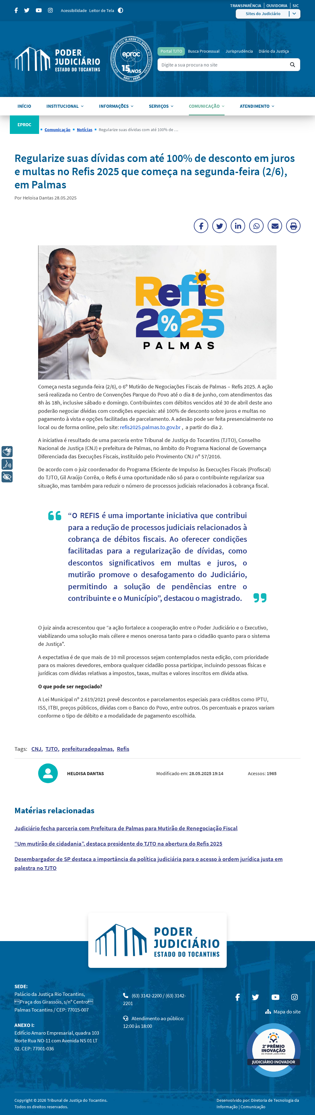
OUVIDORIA (277, 5)
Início (24, 106)
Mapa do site (287, 1011)
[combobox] (229, 64)
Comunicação (204, 106)
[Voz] (7, 464)
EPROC (24, 124)
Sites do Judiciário (263, 13)
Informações (114, 106)
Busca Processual (204, 51)
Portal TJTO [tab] (171, 51)
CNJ (36, 748)
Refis (123, 748)
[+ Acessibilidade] (7, 476)
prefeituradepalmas (87, 748)
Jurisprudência (239, 51)
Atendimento (254, 106)
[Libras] (7, 451)
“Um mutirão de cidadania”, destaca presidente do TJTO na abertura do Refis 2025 (118, 843)
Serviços (159, 106)
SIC (296, 5)
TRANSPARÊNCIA (246, 5)
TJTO (52, 748)
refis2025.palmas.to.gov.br (150, 427)
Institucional (62, 106)
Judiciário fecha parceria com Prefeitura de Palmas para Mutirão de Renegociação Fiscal (125, 828)
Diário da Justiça (274, 51)
